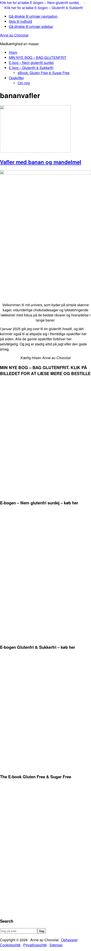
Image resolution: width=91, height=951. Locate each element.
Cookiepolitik (10, 944)
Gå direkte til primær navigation (33, 16)
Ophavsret (69, 939)
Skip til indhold (20, 21)
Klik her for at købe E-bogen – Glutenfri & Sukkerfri (43, 7)
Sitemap (56, 944)
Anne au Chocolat (14, 35)
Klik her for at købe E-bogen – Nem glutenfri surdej (40, 2)
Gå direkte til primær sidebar (31, 26)
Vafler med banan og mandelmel (40, 162)
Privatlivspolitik (35, 944)
